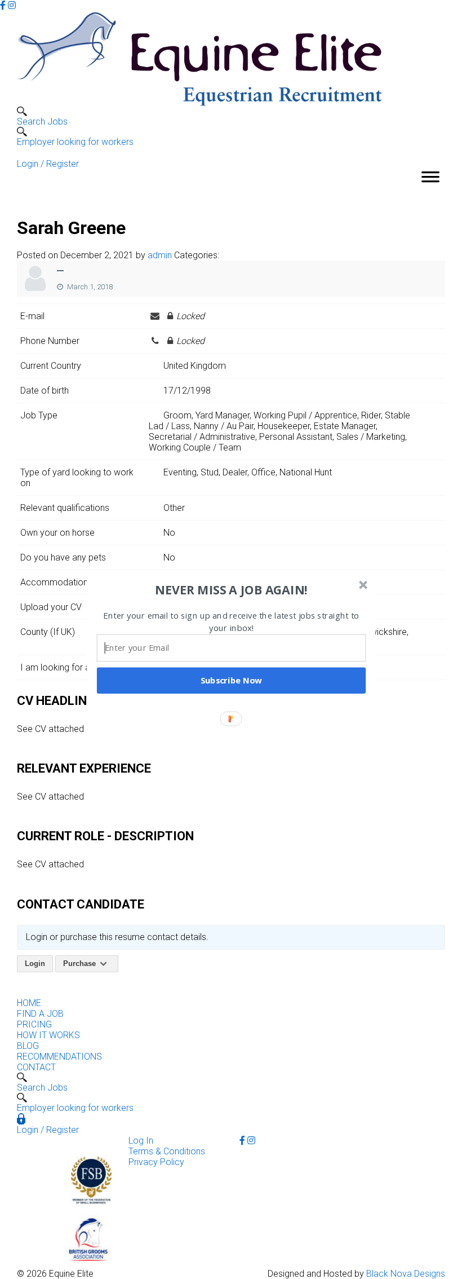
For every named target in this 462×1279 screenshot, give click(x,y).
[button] (231, 590)
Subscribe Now (232, 680)
